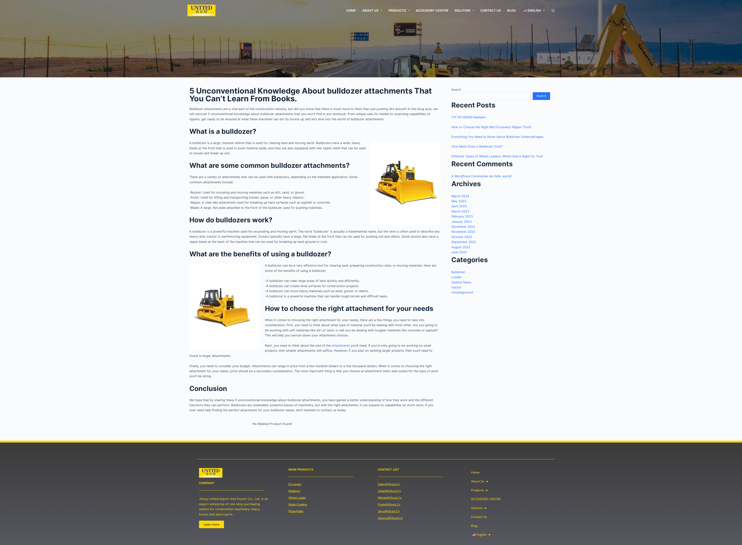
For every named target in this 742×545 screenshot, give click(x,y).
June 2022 (459, 252)
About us (370, 10)
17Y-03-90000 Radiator (468, 117)
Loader (456, 277)
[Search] (553, 10)
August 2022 (460, 247)
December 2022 (463, 227)
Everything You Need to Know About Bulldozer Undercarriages (497, 137)
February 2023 (462, 216)
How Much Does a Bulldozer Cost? (476, 146)
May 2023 (458, 201)
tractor (456, 287)
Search (456, 89)
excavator (294, 484)
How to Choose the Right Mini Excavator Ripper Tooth (491, 127)
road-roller (296, 511)
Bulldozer (458, 272)
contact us (490, 10)
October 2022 (461, 237)
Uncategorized (462, 292)
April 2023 (459, 206)
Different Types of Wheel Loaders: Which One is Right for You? (497, 156)
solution (462, 10)
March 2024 (460, 196)
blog (511, 10)
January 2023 (461, 221)
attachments (341, 345)
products (397, 10)
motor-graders (297, 504)
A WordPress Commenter (469, 176)
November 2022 (463, 232)
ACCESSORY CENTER (432, 10)
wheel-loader (297, 497)
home (351, 10)
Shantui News (461, 282)
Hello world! (502, 176)
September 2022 (463, 242)
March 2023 (460, 211)
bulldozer (294, 491)
